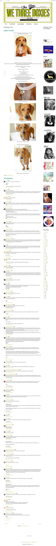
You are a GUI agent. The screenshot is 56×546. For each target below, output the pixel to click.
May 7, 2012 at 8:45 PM (9, 447)
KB (6, 506)
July (44, 265)
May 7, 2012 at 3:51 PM (9, 422)
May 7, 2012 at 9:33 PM (9, 459)
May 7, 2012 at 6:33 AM (9, 187)
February (44, 239)
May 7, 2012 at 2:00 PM (9, 402)
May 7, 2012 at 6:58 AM (9, 206)
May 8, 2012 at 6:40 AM (9, 497)
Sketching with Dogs (9, 424)
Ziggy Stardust (8, 468)
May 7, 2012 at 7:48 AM (9, 236)
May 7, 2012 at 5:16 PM (9, 433)
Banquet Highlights (21, 23)
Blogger (32, 544)
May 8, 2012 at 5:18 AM (9, 482)
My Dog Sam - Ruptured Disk (10, 449)
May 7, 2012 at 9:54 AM (9, 344)
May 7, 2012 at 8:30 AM (9, 281)
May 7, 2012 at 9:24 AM (9, 294)
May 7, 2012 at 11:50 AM (9, 372)
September (45, 262)
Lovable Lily (7, 221)
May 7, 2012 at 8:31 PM (9, 439)
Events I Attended (12, 23)
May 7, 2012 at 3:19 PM (9, 412)
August (44, 246)
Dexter (7, 180)
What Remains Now (9, 238)
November (44, 242)
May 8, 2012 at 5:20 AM (9, 491)
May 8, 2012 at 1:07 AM (9, 475)
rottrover (7, 418)
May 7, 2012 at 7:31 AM (9, 219)
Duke (6, 477)
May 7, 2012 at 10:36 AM (9, 367)
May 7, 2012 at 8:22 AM (9, 276)
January (44, 256)
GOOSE (7, 336)
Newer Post (6, 523)
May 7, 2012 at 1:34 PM (9, 392)
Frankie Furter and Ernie (9, 326)
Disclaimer (36, 23)
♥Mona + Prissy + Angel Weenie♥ (11, 493)
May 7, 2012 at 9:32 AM (9, 308)
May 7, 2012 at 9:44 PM (9, 466)
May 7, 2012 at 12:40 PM (9, 378)
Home (6, 23)
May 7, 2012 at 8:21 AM (9, 268)
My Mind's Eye (8, 229)
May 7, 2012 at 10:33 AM (9, 363)
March (44, 253)
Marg (6, 394)
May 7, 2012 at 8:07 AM (9, 249)
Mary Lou (7, 499)
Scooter (7, 296)
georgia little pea (8, 270)
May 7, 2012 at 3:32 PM (9, 416)
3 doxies (49, 39)
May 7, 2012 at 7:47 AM (9, 227)
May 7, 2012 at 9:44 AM (9, 334)
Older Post (39, 523)
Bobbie (7, 189)
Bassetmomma (8, 278)
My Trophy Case (29, 23)
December (44, 240)
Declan (7, 365)
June (44, 233)
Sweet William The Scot (9, 304)
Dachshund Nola (8, 389)
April (44, 252)
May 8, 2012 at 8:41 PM (9, 504)
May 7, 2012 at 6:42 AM (9, 194)
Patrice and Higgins (9, 310)
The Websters (8, 346)
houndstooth (8, 380)
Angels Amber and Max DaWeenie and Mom (12, 369)
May (44, 250)
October (44, 236)
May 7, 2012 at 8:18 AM (9, 263)
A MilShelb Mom (8, 435)
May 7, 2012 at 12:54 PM (9, 387)
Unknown (7, 196)
